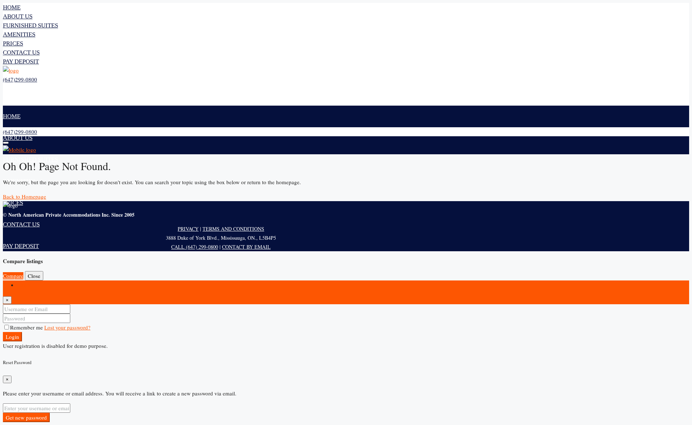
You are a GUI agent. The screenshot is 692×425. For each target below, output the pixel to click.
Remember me (27, 327)
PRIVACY (188, 228)
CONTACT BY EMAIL (246, 246)
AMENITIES (19, 34)
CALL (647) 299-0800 (194, 246)
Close (34, 275)
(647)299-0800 (20, 79)
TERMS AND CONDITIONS (233, 228)
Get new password (26, 417)
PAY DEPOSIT (21, 61)
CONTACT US (21, 52)
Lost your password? (67, 327)
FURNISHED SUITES (30, 25)
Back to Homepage (24, 196)
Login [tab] (24, 284)
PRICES (13, 43)
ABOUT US (17, 16)
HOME (12, 7)
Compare (13, 275)
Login (12, 336)
